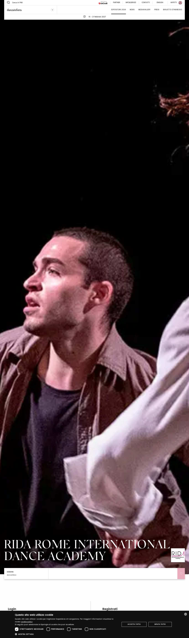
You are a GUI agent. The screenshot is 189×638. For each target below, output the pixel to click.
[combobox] (185, 614)
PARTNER (116, 3)
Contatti (146, 3)
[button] (66, 634)
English (160, 2)
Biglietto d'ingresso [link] (172, 10)
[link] (175, 3)
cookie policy (27, 622)
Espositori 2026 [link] (118, 10)
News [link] (132, 10)
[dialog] (94, 624)
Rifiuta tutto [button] (160, 624)
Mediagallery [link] (144, 10)
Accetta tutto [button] (134, 624)
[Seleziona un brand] (52, 10)
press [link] (156, 10)
